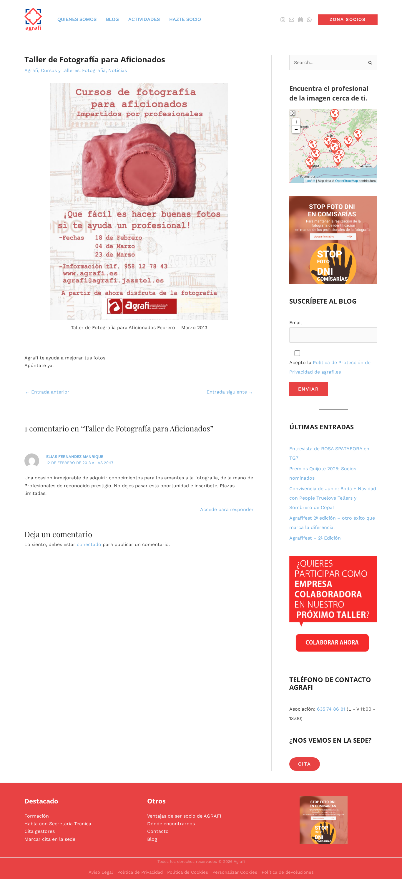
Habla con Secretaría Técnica (57, 823)
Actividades (144, 19)
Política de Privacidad (140, 872)
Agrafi (31, 70)
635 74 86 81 (331, 709)
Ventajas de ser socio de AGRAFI (184, 816)
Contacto (158, 831)
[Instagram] (282, 19)
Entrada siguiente (230, 392)
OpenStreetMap (346, 180)
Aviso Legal (101, 872)
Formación (36, 816)
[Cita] (300, 19)
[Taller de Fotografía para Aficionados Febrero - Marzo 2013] (139, 201)
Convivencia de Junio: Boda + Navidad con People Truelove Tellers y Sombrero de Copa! (332, 498)
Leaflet (310, 180)
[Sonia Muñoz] (357, 135)
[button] (348, 19)
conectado (89, 544)
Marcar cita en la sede (49, 839)
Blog (152, 839)
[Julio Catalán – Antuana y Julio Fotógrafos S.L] (347, 141)
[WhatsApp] (309, 19)
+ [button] (296, 122)
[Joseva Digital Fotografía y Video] (334, 114)
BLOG (112, 19)
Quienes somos (77, 19)
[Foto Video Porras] (312, 145)
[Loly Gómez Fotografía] (315, 154)
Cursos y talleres (60, 70)
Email (295, 322)
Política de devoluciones (288, 872)
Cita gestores (39, 831)
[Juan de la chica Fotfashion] (309, 162)
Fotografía (94, 70)
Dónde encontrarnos (171, 823)
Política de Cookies (187, 872)
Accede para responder (227, 509)
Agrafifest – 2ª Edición (315, 538)
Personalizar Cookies (234, 872)
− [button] (296, 129)
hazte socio (185, 19)
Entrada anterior (47, 392)
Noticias (117, 70)
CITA (304, 764)
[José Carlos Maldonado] (337, 160)
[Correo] (291, 19)
